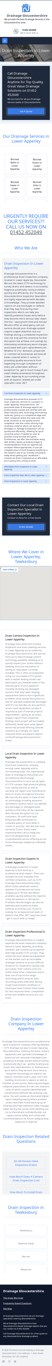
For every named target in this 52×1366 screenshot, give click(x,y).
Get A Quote (26, 111)
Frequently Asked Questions (17, 1303)
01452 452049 (26, 232)
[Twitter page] (15, 1361)
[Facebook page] (3, 1361)
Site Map (7, 1308)
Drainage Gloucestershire (27, 15)
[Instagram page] (9, 1361)
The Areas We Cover (13, 1298)
